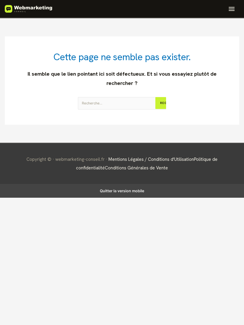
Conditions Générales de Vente (136, 168)
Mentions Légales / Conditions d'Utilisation (151, 159)
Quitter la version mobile (122, 190)
